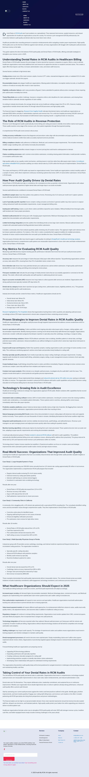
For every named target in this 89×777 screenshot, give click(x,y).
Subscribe (9, 760)
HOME (25, 15)
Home (59, 735)
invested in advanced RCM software (40, 435)
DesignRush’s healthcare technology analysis (66, 239)
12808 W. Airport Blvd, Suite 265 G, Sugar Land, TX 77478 (79, 741)
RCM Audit (18, 33)
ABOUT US (26, 18)
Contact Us (60, 742)
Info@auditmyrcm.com (78, 735)
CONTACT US (27, 24)
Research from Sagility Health (33, 111)
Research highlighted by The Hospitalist (15, 312)
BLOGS (25, 22)
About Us (60, 737)
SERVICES (26, 20)
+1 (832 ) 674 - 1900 (78, 737)
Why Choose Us (61, 740)
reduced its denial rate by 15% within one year (58, 378)
